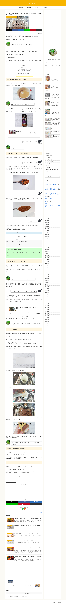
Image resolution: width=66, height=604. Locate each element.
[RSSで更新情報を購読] (25, 509)
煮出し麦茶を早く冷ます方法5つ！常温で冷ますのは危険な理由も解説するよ (52, 104)
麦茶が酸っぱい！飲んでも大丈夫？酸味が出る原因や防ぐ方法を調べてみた (52, 113)
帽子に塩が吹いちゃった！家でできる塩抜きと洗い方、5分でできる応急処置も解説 (52, 96)
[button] (39, 30)
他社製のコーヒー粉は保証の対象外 (23, 73)
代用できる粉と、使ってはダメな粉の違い (24, 69)
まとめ (19, 74)
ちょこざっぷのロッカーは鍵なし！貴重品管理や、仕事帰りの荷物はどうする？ (52, 88)
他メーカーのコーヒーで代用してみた (24, 67)
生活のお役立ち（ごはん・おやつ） (11, 482)
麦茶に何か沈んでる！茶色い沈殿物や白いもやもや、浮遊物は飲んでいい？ (52, 80)
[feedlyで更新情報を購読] (23, 509)
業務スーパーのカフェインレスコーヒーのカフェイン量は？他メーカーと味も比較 (52, 195)
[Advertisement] (24, 491)
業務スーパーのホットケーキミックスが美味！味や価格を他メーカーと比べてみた (52, 205)
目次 (23, 65)
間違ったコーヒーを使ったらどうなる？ (24, 70)
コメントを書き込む (24, 593)
